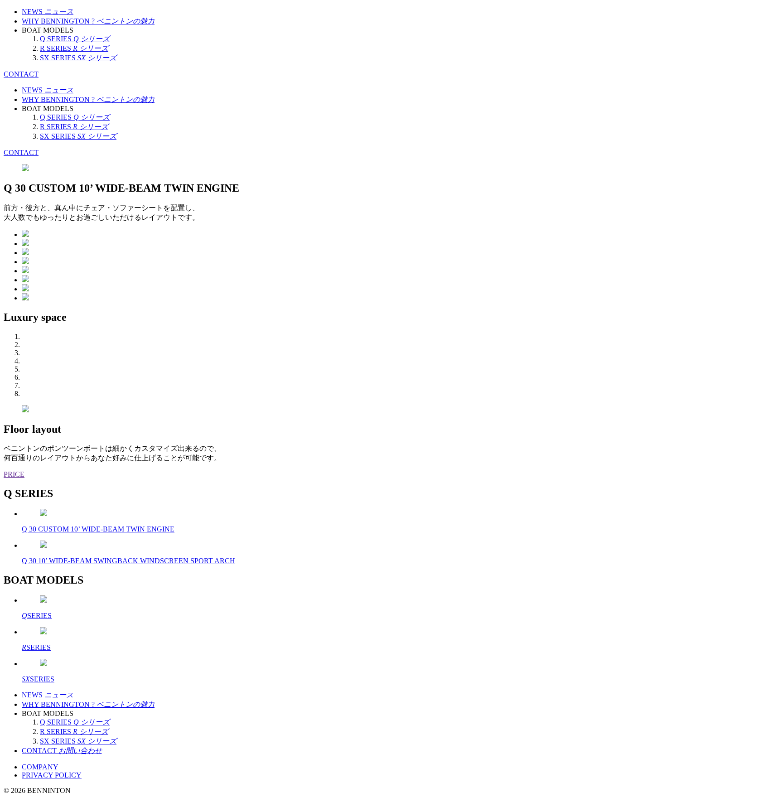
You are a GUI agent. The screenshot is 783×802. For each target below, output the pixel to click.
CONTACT (21, 74)
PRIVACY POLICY (52, 775)
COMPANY (40, 767)
